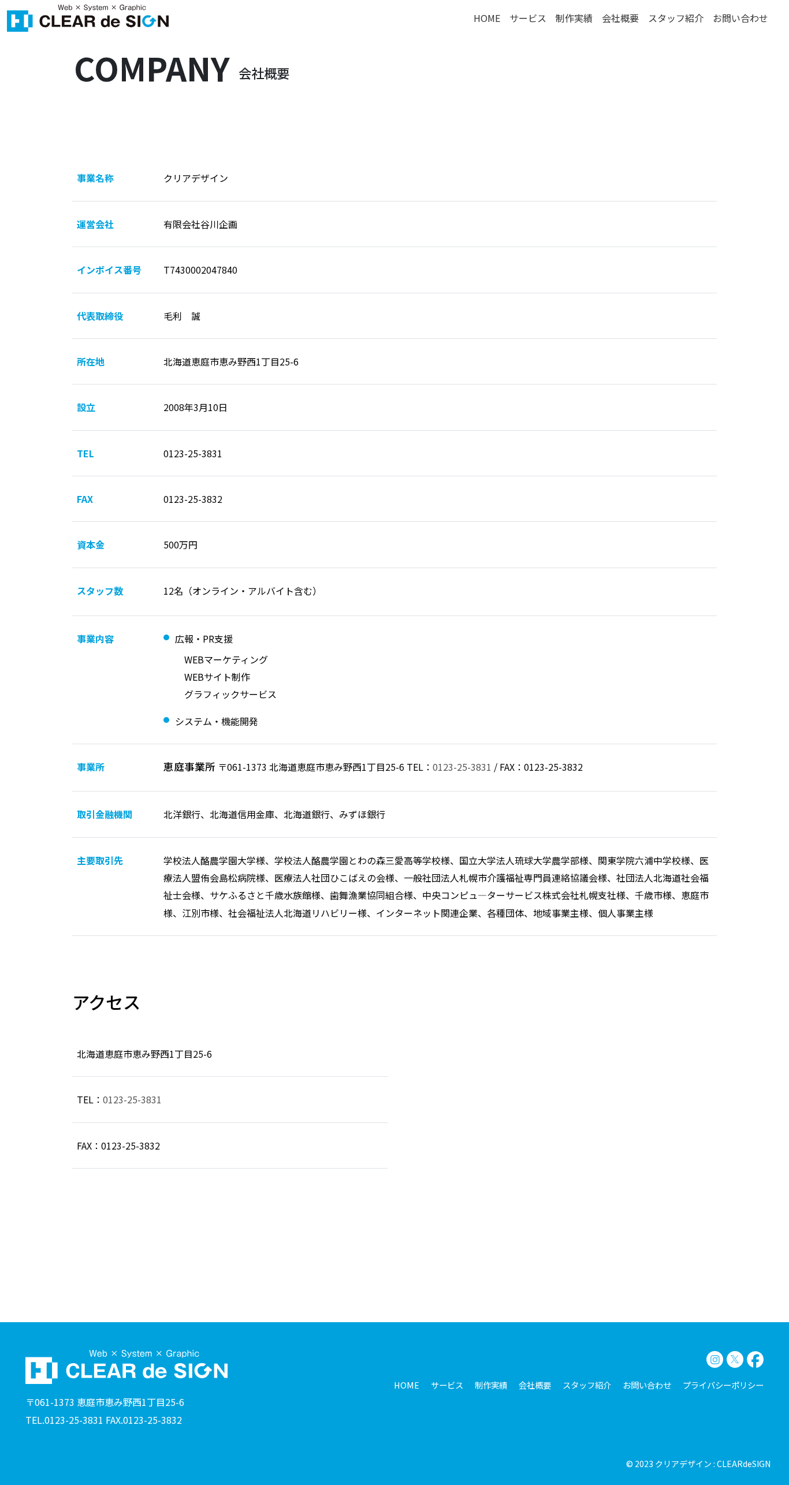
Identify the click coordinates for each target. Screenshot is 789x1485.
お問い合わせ (740, 18)
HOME (487, 18)
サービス (527, 18)
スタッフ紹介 (676, 18)
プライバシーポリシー (723, 1385)
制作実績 (574, 18)
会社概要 (620, 18)
